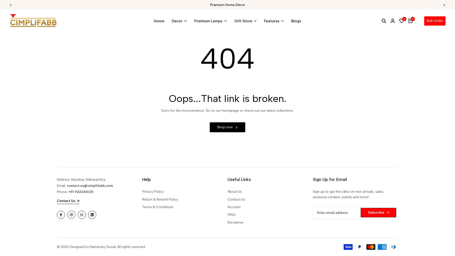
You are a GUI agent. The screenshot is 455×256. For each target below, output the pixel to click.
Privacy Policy (153, 192)
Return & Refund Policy (160, 199)
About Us (235, 192)
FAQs (232, 215)
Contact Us (236, 199)
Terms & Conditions (157, 207)
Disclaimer (236, 222)
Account (234, 207)
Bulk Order (435, 21)
